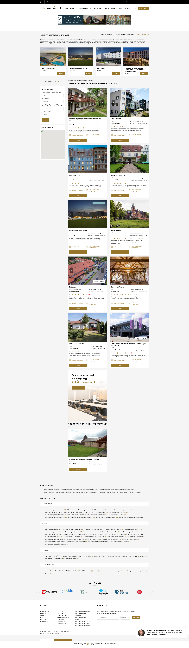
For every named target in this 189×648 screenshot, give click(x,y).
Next (103, 102)
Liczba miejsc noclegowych (46, 105)
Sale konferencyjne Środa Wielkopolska (111, 492)
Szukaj (46, 120)
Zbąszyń (75, 348)
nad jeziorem (50, 558)
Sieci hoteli (60, 613)
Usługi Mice (60, 611)
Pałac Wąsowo (116, 230)
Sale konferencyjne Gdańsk (114, 529)
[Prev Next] (87, 102)
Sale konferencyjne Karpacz (54, 534)
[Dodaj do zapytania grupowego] (49, 62)
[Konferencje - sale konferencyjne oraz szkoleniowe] (50, 10)
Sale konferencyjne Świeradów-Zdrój (94, 536)
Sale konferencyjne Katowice (92, 532)
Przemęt (76, 125)
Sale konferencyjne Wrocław (94, 529)
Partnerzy (43, 613)
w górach (144, 556)
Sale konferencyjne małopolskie (74, 512)
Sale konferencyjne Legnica (52, 492)
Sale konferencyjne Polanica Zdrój (55, 539)
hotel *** (113, 121)
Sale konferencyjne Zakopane (72, 532)
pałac (112, 178)
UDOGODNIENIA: (46, 111)
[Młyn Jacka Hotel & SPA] (94, 24)
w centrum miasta (72, 558)
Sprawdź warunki (78, 387)
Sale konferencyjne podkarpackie (55, 514)
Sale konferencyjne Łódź (53, 532)
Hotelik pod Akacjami (76, 344)
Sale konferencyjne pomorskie (97, 514)
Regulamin (56, 633)
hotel (70, 346)
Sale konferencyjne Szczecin (111, 539)
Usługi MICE (98, 8)
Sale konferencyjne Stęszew (132, 492)
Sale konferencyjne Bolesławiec (70, 492)
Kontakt (128, 8)
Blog (120, 8)
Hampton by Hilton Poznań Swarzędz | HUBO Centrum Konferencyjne (134, 69)
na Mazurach (60, 558)
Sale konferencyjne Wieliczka (120, 541)
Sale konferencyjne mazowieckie (97, 512)
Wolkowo (118, 180)
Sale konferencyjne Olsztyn (136, 536)
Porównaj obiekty (129, 2)
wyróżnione (143, 571)
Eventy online (49, 571)
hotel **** (71, 233)
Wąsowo (117, 235)
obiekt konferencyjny (75, 122)
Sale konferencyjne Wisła (136, 534)
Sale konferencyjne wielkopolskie (107, 517)
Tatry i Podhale (88, 556)
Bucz (74, 463)
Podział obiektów (85, 8)
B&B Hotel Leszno (75, 175)
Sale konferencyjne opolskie (118, 512)
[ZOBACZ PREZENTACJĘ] (53, 56)
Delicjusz (72, 287)
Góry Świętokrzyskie (75, 556)
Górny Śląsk (57, 556)
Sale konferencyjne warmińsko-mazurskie (81, 517)
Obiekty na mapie (70, 8)
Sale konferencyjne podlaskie (76, 514)
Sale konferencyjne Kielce (128, 532)
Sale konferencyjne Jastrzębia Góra (71, 489)
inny (112, 289)
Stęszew (76, 291)
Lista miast (60, 619)
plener (48, 573)
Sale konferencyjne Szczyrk (97, 534)
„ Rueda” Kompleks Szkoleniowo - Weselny (84, 459)
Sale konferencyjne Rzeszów (116, 536)
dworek (104, 571)
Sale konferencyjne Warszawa (55, 529)
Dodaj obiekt (143, 8)
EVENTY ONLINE (110, 8)
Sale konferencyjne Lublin (111, 532)
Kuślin (117, 291)
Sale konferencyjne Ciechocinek (76, 541)
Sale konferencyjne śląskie (117, 514)
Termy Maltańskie (48, 68)
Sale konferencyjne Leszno (90, 489)
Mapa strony (61, 621)
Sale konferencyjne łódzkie (54, 512)
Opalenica (72, 70)
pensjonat (134, 571)
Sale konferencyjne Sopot (130, 539)
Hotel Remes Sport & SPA (78, 68)
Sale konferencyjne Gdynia (53, 536)
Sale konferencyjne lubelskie (103, 510)
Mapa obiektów (61, 623)
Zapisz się (136, 617)
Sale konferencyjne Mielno (75, 539)
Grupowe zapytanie (112, 2)
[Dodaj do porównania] (45, 62)
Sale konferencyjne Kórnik (106, 489)
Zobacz (61, 73)
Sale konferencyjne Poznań (52, 489)
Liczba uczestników (58, 105)
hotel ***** (59, 571)
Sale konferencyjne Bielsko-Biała (55, 541)
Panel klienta (144, 2)
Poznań (44, 70)
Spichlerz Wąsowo (117, 287)
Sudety (104, 556)
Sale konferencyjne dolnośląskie (55, 510)
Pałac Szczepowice (118, 175)
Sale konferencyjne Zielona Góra (124, 489)
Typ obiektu (45, 98)
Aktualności (43, 615)
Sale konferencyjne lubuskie (123, 510)
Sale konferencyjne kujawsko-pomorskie (80, 510)
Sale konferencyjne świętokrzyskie (56, 517)
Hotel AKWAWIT (116, 118)
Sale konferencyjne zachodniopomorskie (132, 517)
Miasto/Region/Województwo (51, 92)
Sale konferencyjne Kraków (75, 529)
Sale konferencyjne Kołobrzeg (72, 536)
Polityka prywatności (46, 633)
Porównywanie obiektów (63, 640)
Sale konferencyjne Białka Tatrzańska (56, 544)
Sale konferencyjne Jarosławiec (90, 492)
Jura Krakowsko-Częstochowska (118, 556)
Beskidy (66, 556)
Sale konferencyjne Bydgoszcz (117, 534)
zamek (97, 571)
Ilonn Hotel (101, 68)
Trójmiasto (48, 556)
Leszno (117, 123)
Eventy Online (44, 611)
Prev (72, 102)
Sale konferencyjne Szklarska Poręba (75, 534)
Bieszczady (97, 556)
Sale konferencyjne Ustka (93, 539)
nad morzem (134, 556)
